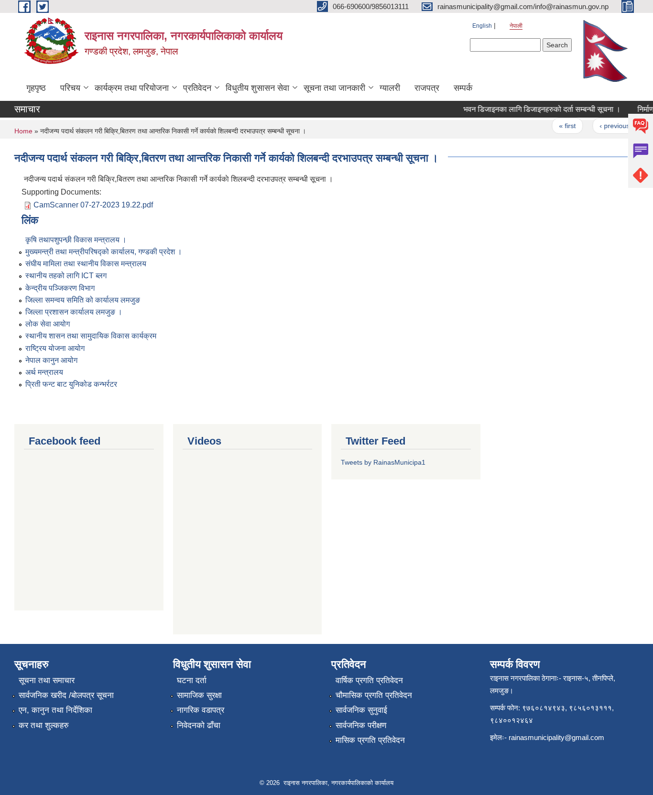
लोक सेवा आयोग (47, 324)
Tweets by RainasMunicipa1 (383, 462)
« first (561, 126)
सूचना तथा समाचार (47, 680)
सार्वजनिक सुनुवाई (361, 710)
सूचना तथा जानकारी (334, 88)
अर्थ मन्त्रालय (44, 372)
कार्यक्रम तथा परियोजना (132, 88)
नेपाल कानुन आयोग (51, 360)
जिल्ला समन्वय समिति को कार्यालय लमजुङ (82, 300)
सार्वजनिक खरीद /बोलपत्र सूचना (66, 695)
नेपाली (516, 25)
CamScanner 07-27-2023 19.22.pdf (93, 205)
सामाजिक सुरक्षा (199, 695)
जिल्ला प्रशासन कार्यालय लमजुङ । (73, 312)
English (482, 25)
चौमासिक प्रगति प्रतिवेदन (374, 695)
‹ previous (608, 126)
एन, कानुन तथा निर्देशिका (55, 710)
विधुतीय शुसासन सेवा (257, 88)
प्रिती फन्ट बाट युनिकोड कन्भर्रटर (71, 384)
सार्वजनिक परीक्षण (361, 725)
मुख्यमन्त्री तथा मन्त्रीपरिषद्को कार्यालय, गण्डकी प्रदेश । (103, 252)
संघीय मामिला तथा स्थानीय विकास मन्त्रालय (85, 264)
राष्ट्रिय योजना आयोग (55, 348)
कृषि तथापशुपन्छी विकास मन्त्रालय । (76, 240)
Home (23, 131)
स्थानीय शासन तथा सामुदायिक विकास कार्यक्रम (90, 336)
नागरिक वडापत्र (200, 710)
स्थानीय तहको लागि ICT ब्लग (66, 276)
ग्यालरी (390, 88)
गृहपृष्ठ (36, 88)
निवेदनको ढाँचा (198, 725)
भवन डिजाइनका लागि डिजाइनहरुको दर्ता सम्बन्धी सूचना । (536, 109)
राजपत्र (426, 88)
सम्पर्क (463, 88)
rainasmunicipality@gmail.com (556, 737)
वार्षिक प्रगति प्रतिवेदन (369, 680)
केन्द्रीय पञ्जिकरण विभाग (60, 288)
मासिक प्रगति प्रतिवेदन (370, 740)
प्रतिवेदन (197, 88)
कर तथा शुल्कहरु (44, 725)
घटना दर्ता (192, 680)
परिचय (70, 88)
